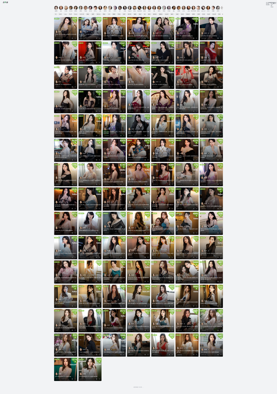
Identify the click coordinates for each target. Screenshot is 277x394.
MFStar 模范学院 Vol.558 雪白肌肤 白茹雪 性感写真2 (211, 229)
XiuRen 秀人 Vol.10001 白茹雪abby (112, 84)
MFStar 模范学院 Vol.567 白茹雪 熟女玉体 (88, 230)
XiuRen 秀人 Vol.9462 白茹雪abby (111, 108)
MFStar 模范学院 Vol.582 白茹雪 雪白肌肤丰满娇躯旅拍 (211, 156)
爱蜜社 (104, 14)
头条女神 (166, 14)
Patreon (75, 14)
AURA (109, 14)
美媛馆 (135, 14)
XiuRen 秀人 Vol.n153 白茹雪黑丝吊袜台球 (137, 35)
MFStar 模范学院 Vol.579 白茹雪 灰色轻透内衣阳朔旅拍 (90, 181)
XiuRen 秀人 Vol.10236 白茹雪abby (184, 60)
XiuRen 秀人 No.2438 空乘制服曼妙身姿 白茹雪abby (162, 327)
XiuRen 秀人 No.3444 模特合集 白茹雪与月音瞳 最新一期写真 (187, 278)
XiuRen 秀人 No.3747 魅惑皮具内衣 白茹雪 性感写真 (187, 254)
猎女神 (208, 14)
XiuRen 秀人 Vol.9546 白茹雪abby (87, 108)
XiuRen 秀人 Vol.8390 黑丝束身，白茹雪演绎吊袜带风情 (162, 156)
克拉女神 (214, 14)
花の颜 (182, 14)
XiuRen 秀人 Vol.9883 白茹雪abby (160, 84)
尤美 (145, 14)
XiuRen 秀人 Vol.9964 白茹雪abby (136, 84)
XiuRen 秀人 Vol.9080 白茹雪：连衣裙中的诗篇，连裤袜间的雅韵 (187, 108)
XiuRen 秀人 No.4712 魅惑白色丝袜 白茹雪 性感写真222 (65, 254)
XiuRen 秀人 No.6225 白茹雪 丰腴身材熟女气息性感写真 (187, 156)
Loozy (65, 14)
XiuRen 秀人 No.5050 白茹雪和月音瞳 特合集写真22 (162, 229)
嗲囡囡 (114, 14)
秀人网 (70, 14)
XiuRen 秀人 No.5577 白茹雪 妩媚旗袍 (64, 230)
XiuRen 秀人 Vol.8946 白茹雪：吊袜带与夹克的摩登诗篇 (114, 132)
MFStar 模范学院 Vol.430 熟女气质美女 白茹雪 (114, 303)
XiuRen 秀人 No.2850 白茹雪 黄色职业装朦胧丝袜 (187, 302)
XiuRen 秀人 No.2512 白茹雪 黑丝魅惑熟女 (113, 327)
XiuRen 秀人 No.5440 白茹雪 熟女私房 (136, 230)
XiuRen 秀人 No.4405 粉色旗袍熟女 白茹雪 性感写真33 (138, 254)
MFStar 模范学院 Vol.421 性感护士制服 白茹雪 (162, 303)
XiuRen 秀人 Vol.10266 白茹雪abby (160, 60)
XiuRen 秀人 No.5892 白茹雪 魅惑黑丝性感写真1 (90, 205)
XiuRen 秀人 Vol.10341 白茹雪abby (112, 60)
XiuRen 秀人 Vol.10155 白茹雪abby (63, 84)
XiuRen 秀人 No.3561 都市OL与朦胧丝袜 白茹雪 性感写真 (90, 278)
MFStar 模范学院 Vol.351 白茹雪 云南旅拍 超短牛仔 (211, 327)
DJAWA (60, 14)
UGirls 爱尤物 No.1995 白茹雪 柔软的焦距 (137, 303)
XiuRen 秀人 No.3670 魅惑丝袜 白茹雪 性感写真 (211, 254)
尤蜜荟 (93, 14)
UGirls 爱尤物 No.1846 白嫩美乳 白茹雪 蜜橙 (114, 352)
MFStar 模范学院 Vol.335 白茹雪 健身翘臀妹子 (65, 352)
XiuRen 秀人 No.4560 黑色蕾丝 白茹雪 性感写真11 (90, 254)
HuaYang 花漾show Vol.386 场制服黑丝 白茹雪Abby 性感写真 (162, 278)
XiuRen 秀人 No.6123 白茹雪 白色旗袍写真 (137, 181)
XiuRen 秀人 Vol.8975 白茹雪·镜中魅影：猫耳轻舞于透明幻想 (90, 132)
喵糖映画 (160, 14)
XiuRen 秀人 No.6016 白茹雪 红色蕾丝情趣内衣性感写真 (211, 181)
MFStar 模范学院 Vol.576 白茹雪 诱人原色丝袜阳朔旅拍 (187, 181)
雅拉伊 (140, 14)
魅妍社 (172, 14)
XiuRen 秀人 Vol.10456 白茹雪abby (184, 35)
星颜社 (87, 14)
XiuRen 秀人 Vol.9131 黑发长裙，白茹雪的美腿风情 (162, 108)
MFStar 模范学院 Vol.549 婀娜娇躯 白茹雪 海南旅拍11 (114, 254)
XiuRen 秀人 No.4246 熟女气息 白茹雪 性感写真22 (162, 254)
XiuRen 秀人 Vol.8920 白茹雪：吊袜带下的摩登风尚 (138, 132)
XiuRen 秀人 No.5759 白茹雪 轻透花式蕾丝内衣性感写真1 (162, 205)
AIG (56, 14)
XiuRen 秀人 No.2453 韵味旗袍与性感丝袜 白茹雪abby (138, 327)
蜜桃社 (149, 14)
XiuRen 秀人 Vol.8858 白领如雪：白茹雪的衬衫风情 (162, 132)
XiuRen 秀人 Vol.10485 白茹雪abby (160, 35)
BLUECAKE (82, 14)
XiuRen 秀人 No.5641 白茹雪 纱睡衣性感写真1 (211, 206)
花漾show (98, 14)
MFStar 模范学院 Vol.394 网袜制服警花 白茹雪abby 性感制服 (90, 327)
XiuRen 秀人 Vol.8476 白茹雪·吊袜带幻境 (137, 157)
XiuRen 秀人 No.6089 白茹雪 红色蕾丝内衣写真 (162, 181)
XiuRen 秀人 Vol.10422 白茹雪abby (209, 35)
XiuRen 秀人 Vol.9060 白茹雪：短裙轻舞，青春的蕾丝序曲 (211, 108)
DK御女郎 (188, 14)
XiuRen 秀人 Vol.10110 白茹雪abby (87, 84)
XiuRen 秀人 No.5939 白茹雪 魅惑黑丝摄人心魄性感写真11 (65, 205)
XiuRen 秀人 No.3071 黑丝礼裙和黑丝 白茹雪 (89, 303)
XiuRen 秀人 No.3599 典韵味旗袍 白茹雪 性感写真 (65, 278)
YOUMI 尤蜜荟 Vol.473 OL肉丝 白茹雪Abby (89, 352)
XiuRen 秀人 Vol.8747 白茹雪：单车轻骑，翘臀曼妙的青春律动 (187, 132)
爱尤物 (119, 14)
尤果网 (198, 14)
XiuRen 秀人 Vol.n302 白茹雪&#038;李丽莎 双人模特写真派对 (90, 35)
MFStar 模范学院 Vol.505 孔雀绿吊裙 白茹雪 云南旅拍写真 (114, 278)
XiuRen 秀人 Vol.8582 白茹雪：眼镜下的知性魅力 (90, 156)
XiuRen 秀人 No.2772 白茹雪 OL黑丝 (209, 303)
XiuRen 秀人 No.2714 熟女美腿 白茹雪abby (65, 327)
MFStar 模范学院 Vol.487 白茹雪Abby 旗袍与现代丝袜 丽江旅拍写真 (211, 278)
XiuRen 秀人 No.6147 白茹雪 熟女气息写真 (113, 181)
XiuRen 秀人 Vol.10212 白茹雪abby (209, 60)
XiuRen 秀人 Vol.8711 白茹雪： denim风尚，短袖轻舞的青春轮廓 (211, 132)
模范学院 (129, 14)
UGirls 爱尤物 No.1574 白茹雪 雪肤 (63, 376)
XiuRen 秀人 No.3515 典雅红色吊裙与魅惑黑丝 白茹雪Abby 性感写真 (138, 278)
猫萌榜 (193, 14)
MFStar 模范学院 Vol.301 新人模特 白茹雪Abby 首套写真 (162, 351)
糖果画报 (155, 14)
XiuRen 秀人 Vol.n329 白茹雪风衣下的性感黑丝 (65, 35)
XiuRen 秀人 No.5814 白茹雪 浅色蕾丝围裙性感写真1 (138, 205)
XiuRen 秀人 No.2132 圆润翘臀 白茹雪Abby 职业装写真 (187, 351)
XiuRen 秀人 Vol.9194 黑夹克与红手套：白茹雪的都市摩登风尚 (138, 108)
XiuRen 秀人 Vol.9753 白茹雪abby (208, 84)
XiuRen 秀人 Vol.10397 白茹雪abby (63, 60)
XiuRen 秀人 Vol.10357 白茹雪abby (87, 60)
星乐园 (203, 14)
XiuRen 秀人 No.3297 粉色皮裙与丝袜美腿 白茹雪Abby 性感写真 (65, 302)
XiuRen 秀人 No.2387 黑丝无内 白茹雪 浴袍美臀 (187, 327)
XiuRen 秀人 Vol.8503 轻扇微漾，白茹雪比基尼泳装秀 (114, 156)
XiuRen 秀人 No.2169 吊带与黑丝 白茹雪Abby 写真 (138, 351)
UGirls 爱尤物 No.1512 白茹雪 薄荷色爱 (88, 376)
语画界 (124, 14)
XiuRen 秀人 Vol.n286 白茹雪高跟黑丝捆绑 (113, 35)
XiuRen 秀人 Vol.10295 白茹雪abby (136, 60)
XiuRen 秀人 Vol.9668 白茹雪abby (63, 108)
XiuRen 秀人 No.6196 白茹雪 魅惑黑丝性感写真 (65, 181)
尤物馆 (177, 14)
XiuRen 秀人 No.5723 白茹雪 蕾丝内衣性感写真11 (187, 205)
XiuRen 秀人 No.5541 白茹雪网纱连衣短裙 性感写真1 (114, 229)
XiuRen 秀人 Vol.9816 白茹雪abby (184, 84)
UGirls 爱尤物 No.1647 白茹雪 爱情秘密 (210, 352)
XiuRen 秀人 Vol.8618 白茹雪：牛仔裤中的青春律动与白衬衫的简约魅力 (65, 156)
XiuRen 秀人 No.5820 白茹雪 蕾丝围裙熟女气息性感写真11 (114, 205)
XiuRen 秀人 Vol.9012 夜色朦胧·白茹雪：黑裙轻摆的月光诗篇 (65, 132)
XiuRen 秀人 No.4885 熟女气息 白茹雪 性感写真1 (187, 229)
